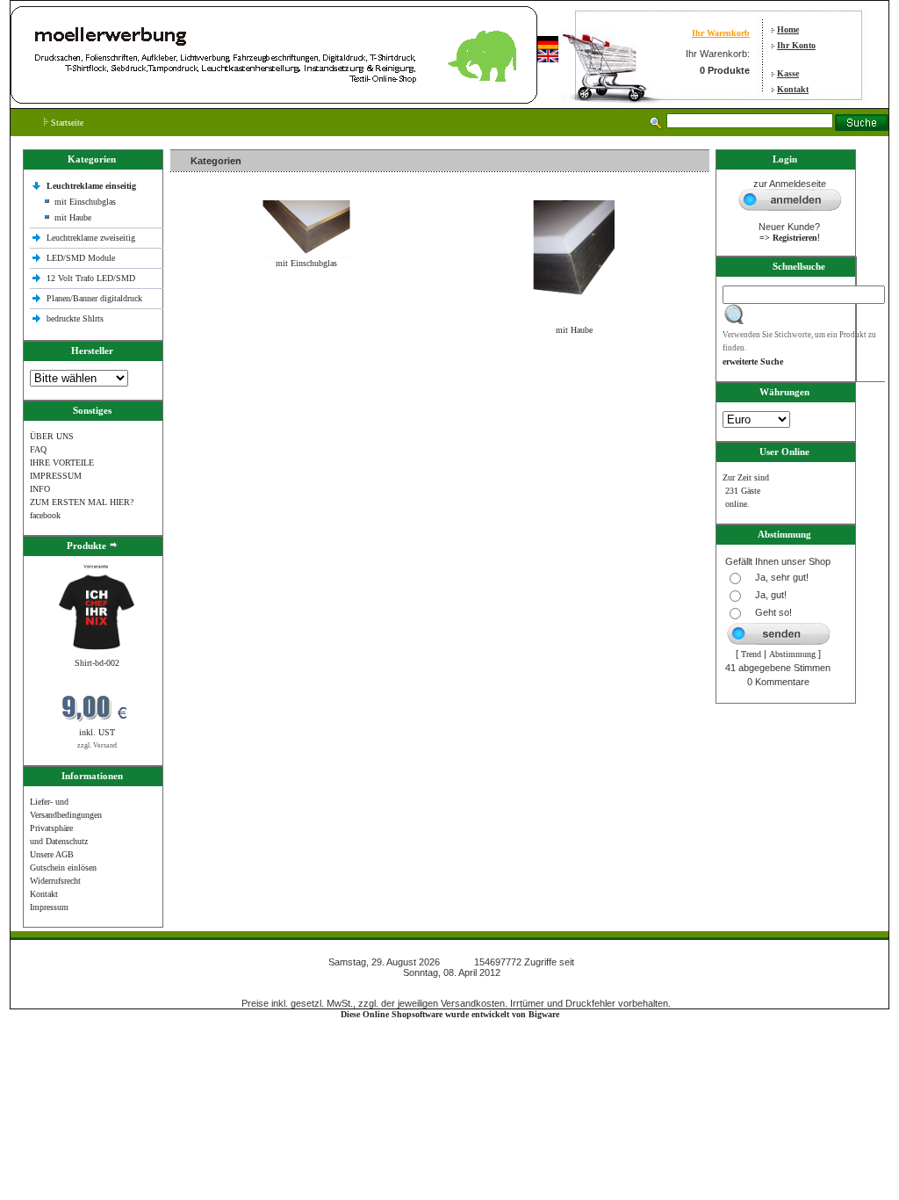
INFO (40, 489)
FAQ (38, 449)
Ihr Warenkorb (721, 33)
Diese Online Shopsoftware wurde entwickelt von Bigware (450, 1014)
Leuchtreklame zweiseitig (92, 237)
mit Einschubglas (85, 201)
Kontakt (793, 89)
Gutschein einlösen (63, 867)
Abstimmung (792, 654)
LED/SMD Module (81, 258)
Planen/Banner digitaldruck (94, 298)
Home (788, 29)
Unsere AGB (52, 854)
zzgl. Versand (97, 745)
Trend (751, 654)
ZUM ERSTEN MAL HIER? (81, 502)
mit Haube (72, 217)
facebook (45, 515)
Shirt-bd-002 (97, 663)
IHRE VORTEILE (62, 462)
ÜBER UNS (52, 436)
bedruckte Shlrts (75, 318)
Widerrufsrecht (55, 881)
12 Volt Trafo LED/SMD (91, 278)
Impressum (49, 907)
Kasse (788, 73)
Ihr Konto (796, 45)
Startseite (65, 122)
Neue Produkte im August (221, 367)
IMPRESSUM (56, 476)
